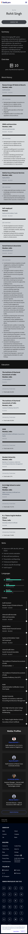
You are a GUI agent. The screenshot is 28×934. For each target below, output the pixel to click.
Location (4, 834)
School (16, 831)
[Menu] (26, 2)
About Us (16, 849)
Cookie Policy (17, 846)
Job (3, 837)
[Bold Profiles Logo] (5, 2)
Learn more (16, 931)
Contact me (14, 22)
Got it (23, 931)
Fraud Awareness (6, 861)
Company (16, 834)
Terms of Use (5, 849)
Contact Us (5, 846)
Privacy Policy (5, 858)
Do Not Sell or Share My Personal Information (19, 860)
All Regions (17, 855)
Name (15, 837)
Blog (3, 852)
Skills (3, 831)
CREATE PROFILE (14, 812)
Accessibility (5, 855)
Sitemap (16, 852)
